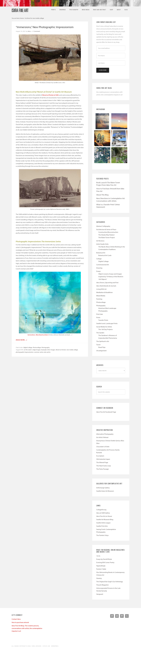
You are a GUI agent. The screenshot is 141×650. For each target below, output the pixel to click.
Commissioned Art (102, 265)
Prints (98, 317)
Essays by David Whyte (104, 559)
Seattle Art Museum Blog (104, 519)
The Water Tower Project (106, 237)
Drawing (99, 268)
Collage (99, 259)
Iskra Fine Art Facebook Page (106, 412)
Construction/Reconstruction (108, 232)
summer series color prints (42, 352)
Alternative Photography (104, 434)
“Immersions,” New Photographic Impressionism (44, 27)
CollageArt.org (101, 510)
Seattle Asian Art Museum (105, 491)
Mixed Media (100, 296)
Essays (98, 271)
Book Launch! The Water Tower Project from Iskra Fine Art (108, 183)
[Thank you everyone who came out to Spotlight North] (119, 155)
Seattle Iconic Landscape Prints (106, 323)
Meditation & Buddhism (104, 292)
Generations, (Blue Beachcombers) (38, 335)
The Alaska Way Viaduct (106, 235)
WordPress (55, 646)
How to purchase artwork (20, 622)
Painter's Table (101, 569)
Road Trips (101, 347)
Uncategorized (101, 351)
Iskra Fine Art (20, 9)
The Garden (100, 333)
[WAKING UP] (102, 155)
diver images (51, 350)
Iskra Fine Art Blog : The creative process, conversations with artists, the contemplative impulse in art (27, 628)
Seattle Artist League (103, 523)
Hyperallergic (100, 566)
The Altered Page (102, 462)
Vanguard (99, 594)
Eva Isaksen (100, 456)
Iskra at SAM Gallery (103, 513)
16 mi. (98, 556)
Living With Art (101, 289)
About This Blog (102, 195)
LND (48, 646)
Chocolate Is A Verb (102, 447)
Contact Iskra (16, 619)
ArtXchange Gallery (103, 488)
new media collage (72, 350)
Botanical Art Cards (104, 255)
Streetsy (99, 578)
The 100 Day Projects (105, 329)
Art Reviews (100, 241)
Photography (45, 347)
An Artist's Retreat (102, 437)
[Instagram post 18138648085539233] (119, 121)
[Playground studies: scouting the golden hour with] (102, 121)
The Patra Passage (102, 469)
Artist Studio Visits (102, 244)
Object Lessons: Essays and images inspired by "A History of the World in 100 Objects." (110, 276)
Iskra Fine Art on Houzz (104, 516)
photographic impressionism (25, 352)
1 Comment (36, 31)
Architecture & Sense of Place (106, 229)
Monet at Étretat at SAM (50, 95)
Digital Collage (27, 347)
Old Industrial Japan (103, 459)
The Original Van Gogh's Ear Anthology (109, 582)
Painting (99, 299)
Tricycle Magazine (102, 585)
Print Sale (99, 314)
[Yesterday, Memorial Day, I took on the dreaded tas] (102, 138)
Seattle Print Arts (102, 526)
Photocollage (37, 347)
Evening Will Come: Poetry (105, 562)
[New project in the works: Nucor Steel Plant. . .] (119, 138)
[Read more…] (21, 340)
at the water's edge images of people (35, 350)
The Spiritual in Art (102, 341)
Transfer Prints (103, 320)
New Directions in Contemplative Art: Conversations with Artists (110, 199)
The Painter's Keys (102, 535)
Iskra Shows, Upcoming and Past (107, 282)
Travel (98, 345)
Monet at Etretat (61, 350)
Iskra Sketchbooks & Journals (106, 286)
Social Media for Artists (104, 327)
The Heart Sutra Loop (103, 466)
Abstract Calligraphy (103, 226)
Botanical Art (100, 253)
